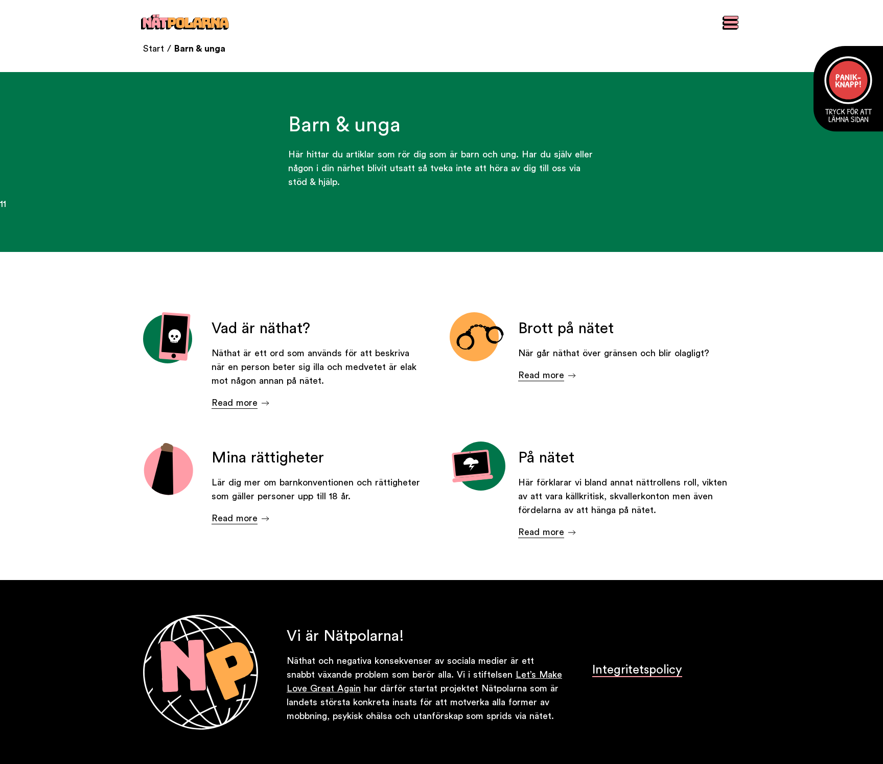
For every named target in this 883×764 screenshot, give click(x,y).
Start (153, 48)
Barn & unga (199, 48)
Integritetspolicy (637, 670)
